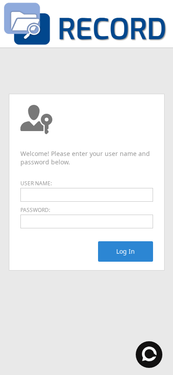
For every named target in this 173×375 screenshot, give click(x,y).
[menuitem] (125, 251)
